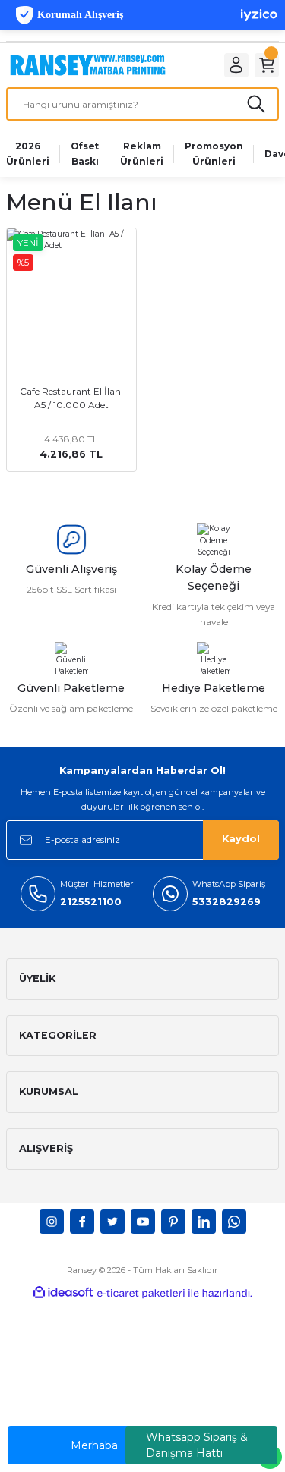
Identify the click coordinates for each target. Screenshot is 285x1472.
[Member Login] (236, 65)
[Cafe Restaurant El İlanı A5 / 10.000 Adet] (71, 292)
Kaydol (241, 839)
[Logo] (87, 65)
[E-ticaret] (141, 1293)
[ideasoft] (63, 1293)
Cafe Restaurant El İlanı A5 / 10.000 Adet (71, 397)
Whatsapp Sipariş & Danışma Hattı (197, 1445)
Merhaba (94, 1445)
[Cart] (267, 65)
